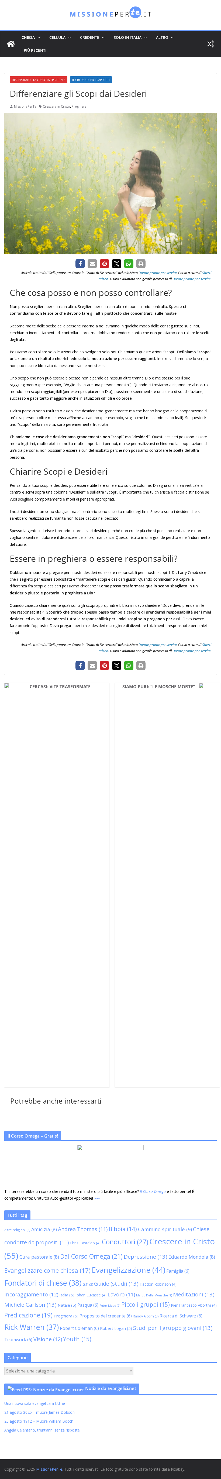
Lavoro (121, 1294)
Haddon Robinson (158, 1284)
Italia (66, 1294)
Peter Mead (109, 1305)
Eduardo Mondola (191, 1257)
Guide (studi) (116, 1283)
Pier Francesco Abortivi (194, 1305)
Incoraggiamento (31, 1294)
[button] (38, 37)
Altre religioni (17, 1230)
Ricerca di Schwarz (181, 1316)
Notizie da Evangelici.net (110, 1388)
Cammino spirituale (165, 1229)
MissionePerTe (25, 106)
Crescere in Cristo (56, 106)
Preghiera (79, 106)
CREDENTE (89, 37)
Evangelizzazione (128, 1270)
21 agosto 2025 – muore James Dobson (39, 1412)
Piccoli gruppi (145, 1304)
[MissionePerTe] (10, 43)
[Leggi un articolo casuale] (210, 43)
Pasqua (87, 1305)
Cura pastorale (39, 1257)
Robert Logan (116, 1328)
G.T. (87, 1284)
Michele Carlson (30, 1304)
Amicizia (44, 1229)
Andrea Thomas (83, 1229)
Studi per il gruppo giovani (173, 1327)
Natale (67, 1305)
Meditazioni (194, 1294)
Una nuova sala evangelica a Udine (35, 1403)
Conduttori (125, 1241)
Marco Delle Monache (154, 1295)
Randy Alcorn (145, 1316)
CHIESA (28, 37)
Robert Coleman (79, 1328)
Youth (77, 1339)
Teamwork (18, 1340)
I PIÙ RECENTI (34, 50)
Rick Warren (31, 1327)
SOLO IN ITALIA (127, 37)
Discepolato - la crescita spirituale (38, 80)
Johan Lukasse (90, 1294)
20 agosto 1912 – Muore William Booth (38, 1421)
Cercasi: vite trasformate (60, 687)
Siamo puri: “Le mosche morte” (158, 687)
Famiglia (177, 1271)
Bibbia (123, 1229)
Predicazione (28, 1315)
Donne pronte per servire (158, 272)
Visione (47, 1339)
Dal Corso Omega (91, 1256)
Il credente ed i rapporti (91, 80)
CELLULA (57, 37)
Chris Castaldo (85, 1242)
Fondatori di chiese (42, 1283)
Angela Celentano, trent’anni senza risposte (42, 1430)
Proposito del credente (106, 1316)
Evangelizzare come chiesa (47, 1270)
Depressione (145, 1256)
